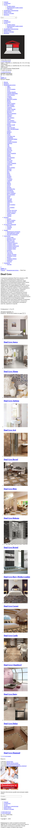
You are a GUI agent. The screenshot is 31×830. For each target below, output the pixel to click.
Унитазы (9, 261)
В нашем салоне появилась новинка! (17, 766)
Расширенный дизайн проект (15, 7)
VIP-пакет (9, 9)
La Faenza (9, 179)
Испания (9, 326)
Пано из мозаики (11, 113)
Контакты (6, 14)
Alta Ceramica (10, 117)
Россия (9, 323)
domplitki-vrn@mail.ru (6, 73)
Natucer (9, 184)
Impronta (9, 169)
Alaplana (9, 116)
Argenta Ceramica (11, 122)
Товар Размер (4, 329)
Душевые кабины (12, 258)
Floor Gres (9, 160)
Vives (8, 209)
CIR (8, 144)
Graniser (9, 96)
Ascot (8, 90)
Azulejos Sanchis (11, 92)
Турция (9, 325)
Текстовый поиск (5, 308)
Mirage (9, 100)
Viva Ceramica (10, 207)
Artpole (9, 228)
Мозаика (9, 112)
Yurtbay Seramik (11, 109)
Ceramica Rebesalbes (12, 93)
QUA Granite (10, 191)
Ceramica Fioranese (12, 142)
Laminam (9, 180)
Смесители (10, 253)
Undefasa (9, 107)
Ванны (9, 257)
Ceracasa (9, 140)
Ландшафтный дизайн (13, 233)
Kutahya (9, 177)
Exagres (9, 219)
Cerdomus (9, 143)
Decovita (9, 149)
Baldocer (9, 132)
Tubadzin (9, 200)
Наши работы (7, 12)
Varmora (9, 216)
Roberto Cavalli (11, 125)
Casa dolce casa (11, 136)
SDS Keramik (10, 221)
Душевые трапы (11, 248)
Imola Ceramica (11, 167)
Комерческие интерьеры (13, 231)
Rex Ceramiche (11, 194)
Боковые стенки (11, 238)
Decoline (9, 226)
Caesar (8, 134)
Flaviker (9, 159)
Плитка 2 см (10, 110)
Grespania (9, 164)
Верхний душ (10, 240)
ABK (8, 86)
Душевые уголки (11, 256)
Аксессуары (10, 237)
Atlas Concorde (11, 127)
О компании (7, 3)
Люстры (9, 264)
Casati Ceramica (11, 213)
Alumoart (9, 227)
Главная (6, 2)
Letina (8, 181)
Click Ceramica (11, 95)
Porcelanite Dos (11, 189)
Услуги (6, 4)
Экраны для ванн (11, 254)
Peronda (9, 187)
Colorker (9, 147)
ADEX (9, 87)
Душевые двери (11, 244)
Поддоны (9, 251)
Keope (8, 174)
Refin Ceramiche (11, 193)
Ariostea (9, 126)
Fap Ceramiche (11, 157)
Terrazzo (9, 214)
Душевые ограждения (13, 246)
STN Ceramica (11, 106)
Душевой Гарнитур (12, 243)
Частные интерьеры (12, 234)
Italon (8, 173)
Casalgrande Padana (12, 139)
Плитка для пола (11, 211)
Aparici (9, 119)
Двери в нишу (11, 241)
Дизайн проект (11, 6)
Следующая (7, 756)
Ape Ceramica (10, 120)
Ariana (8, 123)
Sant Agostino (10, 105)
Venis (8, 203)
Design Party (10, 761)
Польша (9, 322)
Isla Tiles (9, 170)
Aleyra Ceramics (11, 89)
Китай (8, 320)
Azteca (8, 130)
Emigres (9, 152)
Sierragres (9, 223)
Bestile (8, 133)
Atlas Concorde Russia (13, 129)
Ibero (8, 166)
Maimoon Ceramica (12, 99)
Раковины (9, 260)
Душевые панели (11, 247)
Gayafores (9, 162)
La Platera (9, 97)
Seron (8, 197)
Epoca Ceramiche (11, 153)
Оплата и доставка (9, 13)
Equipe (9, 154)
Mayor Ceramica (11, 220)
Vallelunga (9, 201)
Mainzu (9, 183)
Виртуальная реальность (13, 764)
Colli (8, 146)
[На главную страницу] (12, 58)
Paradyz (9, 102)
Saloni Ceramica (11, 103)
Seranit (8, 196)
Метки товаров (5, 314)
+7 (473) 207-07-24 (6, 72)
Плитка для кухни (12, 210)
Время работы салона (12, 763)
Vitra (8, 206)
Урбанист (9, 115)
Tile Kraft (9, 199)
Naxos (8, 186)
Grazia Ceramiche (11, 163)
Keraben (9, 176)
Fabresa (9, 156)
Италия (9, 318)
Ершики (9, 250)
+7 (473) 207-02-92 (6, 61)
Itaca (8, 172)
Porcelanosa (10, 190)
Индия (9, 317)
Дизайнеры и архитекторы (11, 10)
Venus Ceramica (11, 204)
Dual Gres (9, 150)
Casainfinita (10, 137)
